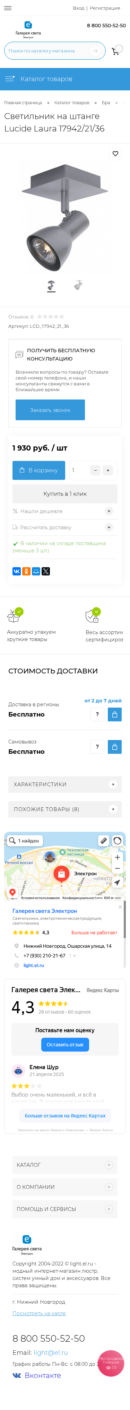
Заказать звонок (50, 410)
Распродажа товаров (110, 1362)
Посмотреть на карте (39, 1313)
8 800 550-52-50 (106, 25)
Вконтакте (43, 1375)
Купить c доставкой (115, 714)
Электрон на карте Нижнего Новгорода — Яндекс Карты (65, 1129)
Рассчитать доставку (45, 527)
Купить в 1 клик (65, 494)
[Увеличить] (65, 218)
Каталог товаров (45, 79)
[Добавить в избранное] (115, 154)
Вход (78, 8)
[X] (46, 571)
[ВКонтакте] (16, 571)
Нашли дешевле (41, 511)
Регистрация (105, 8)
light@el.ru (51, 1353)
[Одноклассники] (26, 571)
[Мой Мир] (36, 571)
